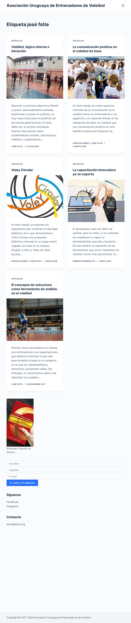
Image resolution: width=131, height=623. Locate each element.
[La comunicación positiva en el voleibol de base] (96, 77)
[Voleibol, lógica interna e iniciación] (35, 77)
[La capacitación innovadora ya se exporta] (96, 200)
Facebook (13, 501)
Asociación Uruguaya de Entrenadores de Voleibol (56, 5)
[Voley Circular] (35, 196)
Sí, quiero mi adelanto (22, 482)
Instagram (13, 506)
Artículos (17, 41)
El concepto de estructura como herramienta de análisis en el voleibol (34, 289)
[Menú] (123, 5)
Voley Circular (22, 170)
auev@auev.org (16, 524)
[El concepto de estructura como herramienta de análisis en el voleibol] (35, 319)
